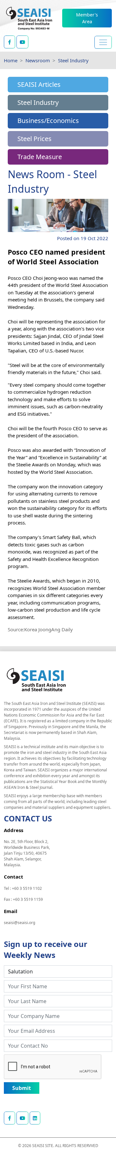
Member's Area (87, 18)
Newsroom (37, 60)
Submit (21, 1088)
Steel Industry (73, 60)
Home (10, 60)
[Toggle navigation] (103, 42)
